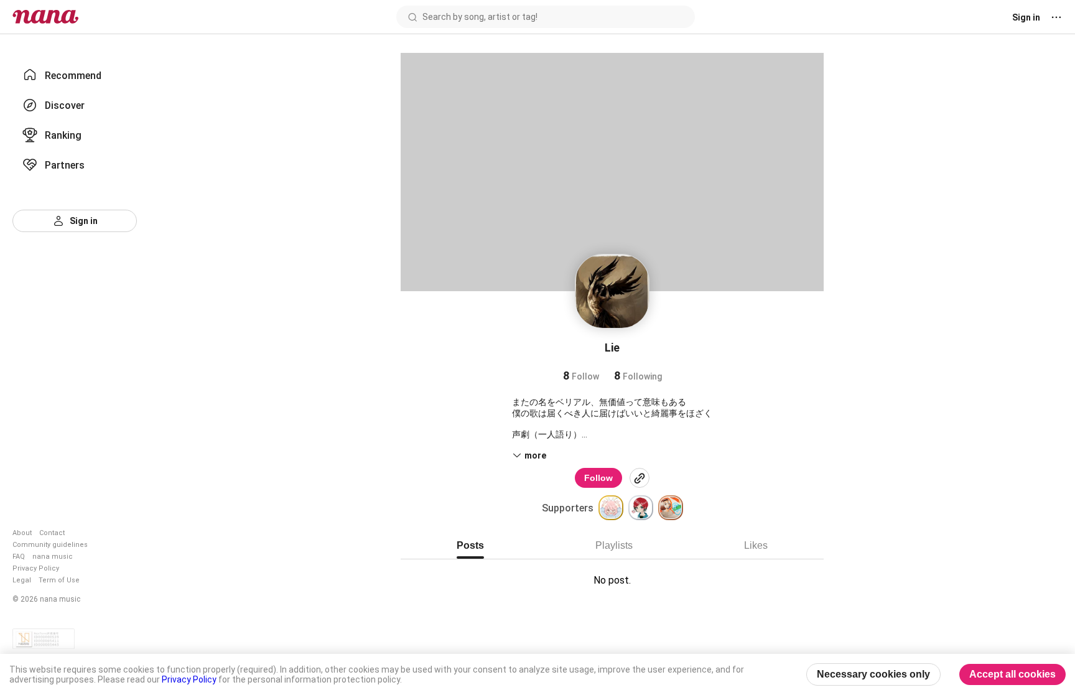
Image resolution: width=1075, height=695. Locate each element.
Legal (21, 580)
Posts (470, 545)
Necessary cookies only (873, 674)
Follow (598, 478)
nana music (52, 557)
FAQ (18, 557)
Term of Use (59, 580)
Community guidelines (50, 545)
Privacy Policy (35, 568)
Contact (52, 533)
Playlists (614, 545)
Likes (756, 545)
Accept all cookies (1012, 674)
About (22, 533)
